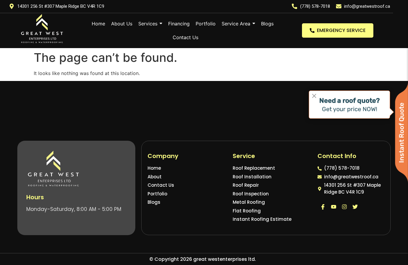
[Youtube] (333, 206)
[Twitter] (355, 206)
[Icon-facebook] (322, 206)
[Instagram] (344, 206)
